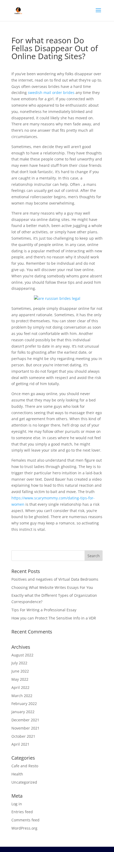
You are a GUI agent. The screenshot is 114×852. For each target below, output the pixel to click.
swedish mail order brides (51, 92)
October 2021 (23, 736)
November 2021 (25, 728)
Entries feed (22, 811)
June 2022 (20, 671)
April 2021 (20, 744)
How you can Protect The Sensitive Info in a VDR (53, 618)
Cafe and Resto (24, 765)
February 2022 (24, 703)
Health (17, 774)
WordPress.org (24, 828)
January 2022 (22, 711)
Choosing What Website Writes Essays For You (52, 587)
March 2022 (21, 695)
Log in (16, 803)
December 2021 (25, 719)
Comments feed (25, 819)
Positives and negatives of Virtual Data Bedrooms (54, 579)
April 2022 (20, 687)
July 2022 (19, 662)
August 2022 (22, 654)
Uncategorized (24, 782)
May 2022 (19, 679)
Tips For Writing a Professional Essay (43, 609)
